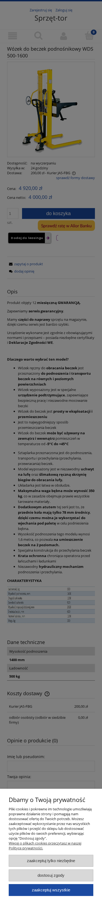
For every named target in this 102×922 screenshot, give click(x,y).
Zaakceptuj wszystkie (51, 890)
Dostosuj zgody (51, 875)
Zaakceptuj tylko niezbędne (51, 860)
